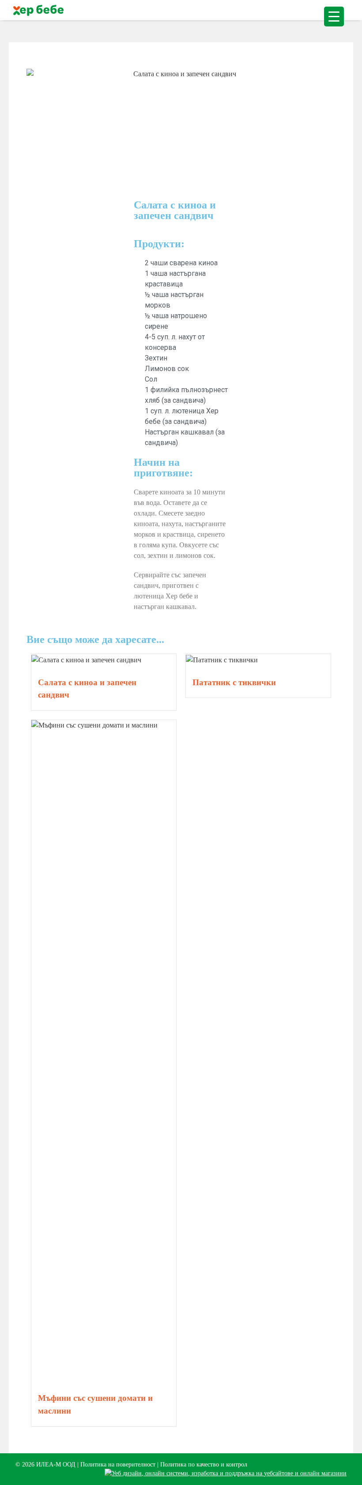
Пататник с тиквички (234, 682)
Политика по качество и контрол (203, 1464)
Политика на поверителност (117, 1464)
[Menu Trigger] (334, 16)
